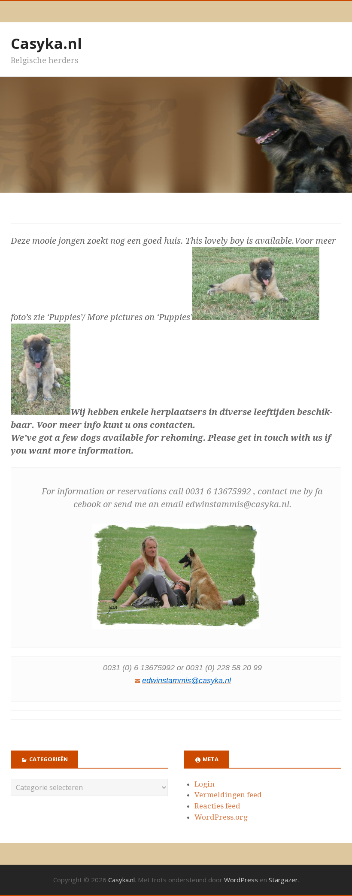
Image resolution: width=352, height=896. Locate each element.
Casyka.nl (46, 43)
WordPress (241, 879)
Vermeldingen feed (228, 794)
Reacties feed (217, 806)
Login (204, 784)
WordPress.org (221, 817)
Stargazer (283, 879)
